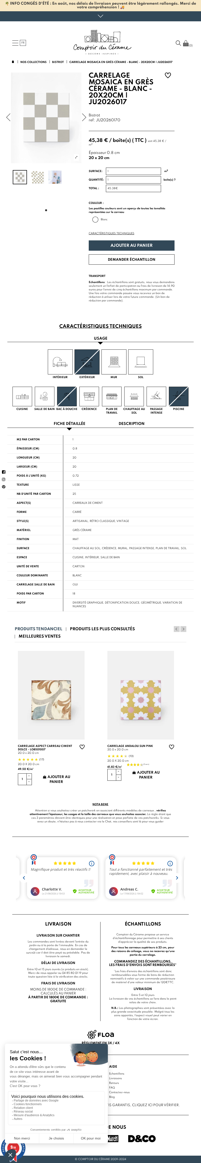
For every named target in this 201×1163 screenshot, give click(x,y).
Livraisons (115, 1078)
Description (132, 424)
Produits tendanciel (38, 629)
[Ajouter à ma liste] (168, 76)
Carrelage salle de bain (36, 584)
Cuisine (78, 557)
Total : (94, 188)
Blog (112, 1097)
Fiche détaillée (69, 424)
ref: (92, 120)
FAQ (112, 1087)
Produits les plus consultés (102, 629)
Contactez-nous (119, 1092)
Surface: (95, 171)
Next (183, 629)
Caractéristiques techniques (111, 233)
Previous (177, 629)
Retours (114, 1083)
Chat (108, 821)
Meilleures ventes (40, 636)
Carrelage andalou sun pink (130, 746)
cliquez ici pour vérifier (155, 1105)
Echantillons (116, 1073)
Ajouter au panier (131, 246)
